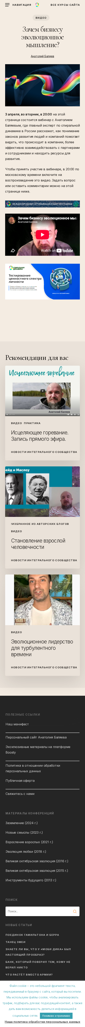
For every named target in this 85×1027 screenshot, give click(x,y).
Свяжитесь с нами (20, 794)
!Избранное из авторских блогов (40, 523)
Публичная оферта (20, 781)
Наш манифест (17, 724)
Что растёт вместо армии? (29, 974)
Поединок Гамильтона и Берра (32, 934)
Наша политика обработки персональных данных (42, 1022)
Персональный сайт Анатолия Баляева (36, 737)
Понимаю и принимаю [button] (56, 1015)
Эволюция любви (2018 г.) (26, 852)
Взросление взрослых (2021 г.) (29, 842)
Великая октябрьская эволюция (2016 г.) (37, 861)
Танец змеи (16, 942)
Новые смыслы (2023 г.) (24, 832)
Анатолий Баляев (42, 56)
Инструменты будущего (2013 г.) (31, 880)
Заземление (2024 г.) (22, 823)
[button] (18, 5)
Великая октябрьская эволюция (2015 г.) (37, 871)
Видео (41, 17)
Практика (32, 423)
